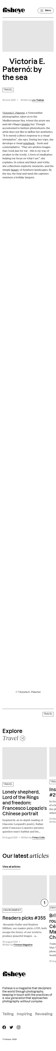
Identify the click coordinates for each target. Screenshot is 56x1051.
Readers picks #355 (24, 918)
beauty (15, 169)
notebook (29, 143)
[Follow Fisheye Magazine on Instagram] (18, 1027)
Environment (12, 910)
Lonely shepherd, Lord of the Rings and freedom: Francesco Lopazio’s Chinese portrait (24, 803)
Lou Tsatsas (38, 100)
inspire (26, 124)
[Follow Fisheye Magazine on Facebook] (4, 1027)
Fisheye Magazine (23, 945)
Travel (7, 90)
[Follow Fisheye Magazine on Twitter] (11, 1027)
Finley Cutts (38, 838)
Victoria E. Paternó (13, 112)
